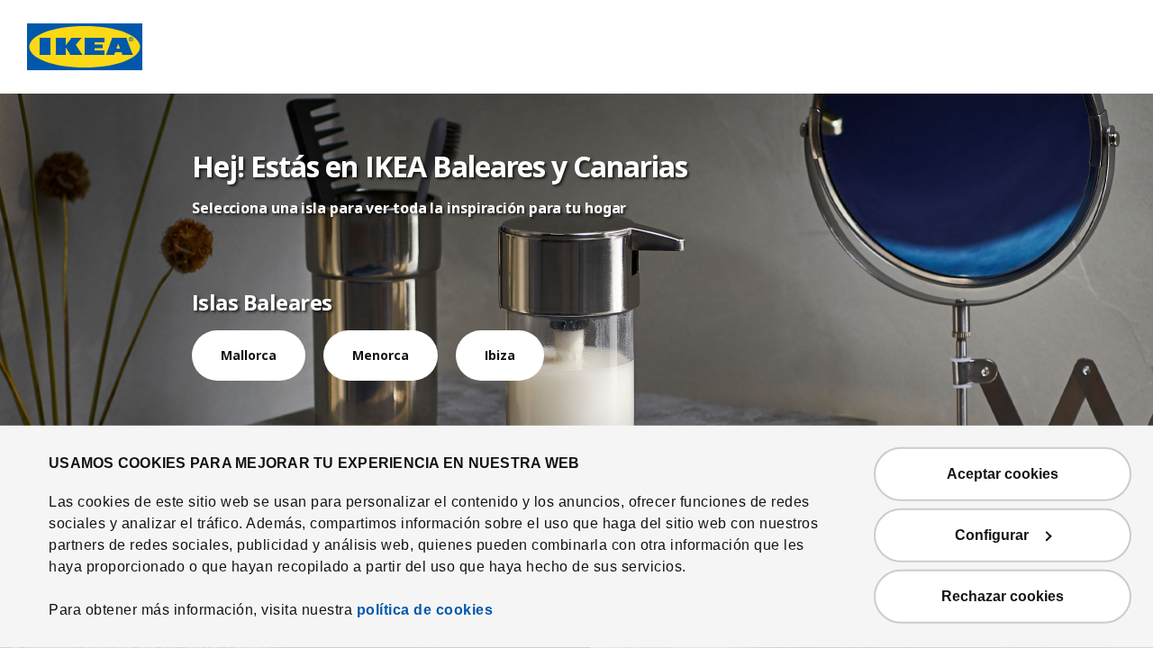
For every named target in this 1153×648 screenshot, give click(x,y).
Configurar (992, 535)
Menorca (380, 355)
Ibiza (500, 355)
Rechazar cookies (1002, 596)
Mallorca (249, 355)
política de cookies (425, 609)
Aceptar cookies (1002, 474)
